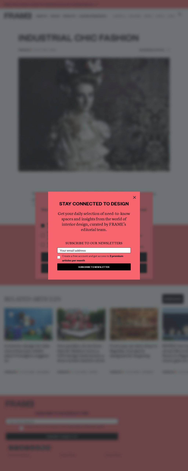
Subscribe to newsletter (94, 267)
